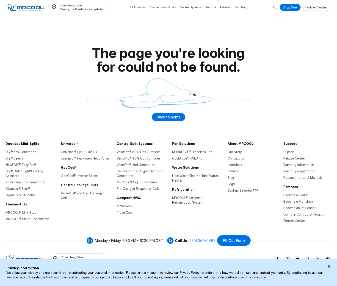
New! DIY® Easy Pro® (21, 165)
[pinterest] (327, 259)
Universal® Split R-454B (79, 152)
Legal (231, 184)
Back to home (168, 117)
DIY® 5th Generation (21, 152)
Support (210, 7)
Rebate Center (294, 158)
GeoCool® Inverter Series (79, 176)
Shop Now (290, 7)
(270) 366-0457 (201, 240)
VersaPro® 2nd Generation (136, 165)
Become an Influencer (299, 208)
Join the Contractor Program (304, 214)
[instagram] (287, 259)
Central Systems (191, 7)
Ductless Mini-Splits (162, 7)
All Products (138, 7)
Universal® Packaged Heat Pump (85, 158)
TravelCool (124, 212)
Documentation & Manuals (303, 177)
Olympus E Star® (18, 189)
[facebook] (277, 259)
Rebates (225, 7)
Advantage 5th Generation (25, 182)
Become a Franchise (298, 201)
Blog (231, 177)
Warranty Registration (299, 171)
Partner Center (294, 221)
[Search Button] (274, 7)
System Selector (243, 190)
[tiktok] (307, 259)
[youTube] (297, 259)
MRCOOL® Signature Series (137, 182)
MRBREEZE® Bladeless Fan (192, 152)
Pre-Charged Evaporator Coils (138, 189)
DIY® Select (14, 158)
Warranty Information (298, 165)
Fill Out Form (234, 240)
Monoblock (125, 206)
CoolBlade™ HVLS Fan (188, 158)
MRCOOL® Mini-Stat (21, 212)
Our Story (241, 7)
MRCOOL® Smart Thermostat (27, 219)
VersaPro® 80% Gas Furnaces (138, 152)
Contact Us (236, 158)
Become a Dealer (295, 195)
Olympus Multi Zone (20, 195)
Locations (235, 165)
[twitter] (317, 259)
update (98, 9)
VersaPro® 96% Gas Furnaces (138, 158)
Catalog (233, 171)
